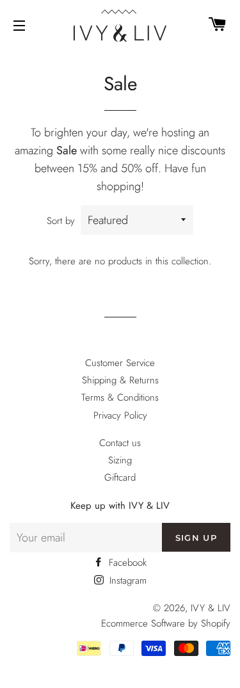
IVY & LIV (210, 608)
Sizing (120, 460)
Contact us (120, 443)
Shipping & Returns (120, 380)
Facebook (126, 563)
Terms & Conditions (120, 397)
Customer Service (120, 363)
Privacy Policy (120, 415)
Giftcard (120, 477)
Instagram (126, 580)
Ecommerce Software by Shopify (165, 623)
